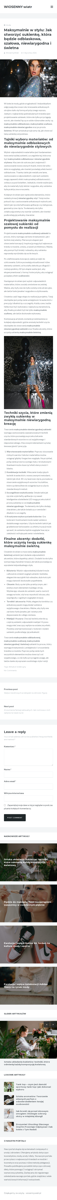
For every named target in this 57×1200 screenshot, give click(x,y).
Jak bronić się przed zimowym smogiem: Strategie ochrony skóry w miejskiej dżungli (32, 1114)
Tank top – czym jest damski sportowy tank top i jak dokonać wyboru (33, 1087)
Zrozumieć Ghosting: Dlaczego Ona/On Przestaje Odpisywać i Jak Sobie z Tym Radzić (34, 1127)
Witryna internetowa (14, 793)
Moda (8, 25)
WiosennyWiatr (12, 53)
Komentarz (10, 746)
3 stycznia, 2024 (30, 53)
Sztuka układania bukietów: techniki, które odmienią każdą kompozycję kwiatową (26, 862)
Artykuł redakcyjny (18, 667)
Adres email (10, 781)
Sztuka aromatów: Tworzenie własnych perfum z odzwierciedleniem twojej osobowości (32, 1100)
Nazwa (7, 769)
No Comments (10, 670)
